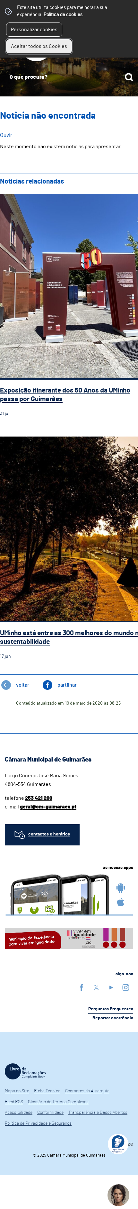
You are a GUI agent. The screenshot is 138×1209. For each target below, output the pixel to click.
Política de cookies (63, 14)
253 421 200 (38, 798)
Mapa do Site (17, 1091)
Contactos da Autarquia (87, 1091)
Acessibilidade (18, 1112)
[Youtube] (111, 987)
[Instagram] (125, 987)
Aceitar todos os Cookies (39, 46)
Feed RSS (14, 1102)
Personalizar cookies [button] (34, 29)
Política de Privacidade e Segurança (38, 1123)
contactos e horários (49, 834)
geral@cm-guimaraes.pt (48, 806)
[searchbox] (69, 77)
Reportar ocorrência (112, 1018)
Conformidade (50, 1112)
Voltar (22, 685)
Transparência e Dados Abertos (97, 1112)
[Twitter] (96, 987)
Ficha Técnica (47, 1091)
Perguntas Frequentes (110, 1009)
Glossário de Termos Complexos (58, 1102)
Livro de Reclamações (25, 1071)
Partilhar (67, 685)
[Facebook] (81, 987)
